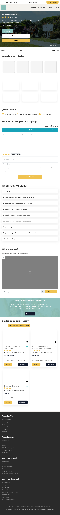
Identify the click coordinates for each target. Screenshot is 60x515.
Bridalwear (5, 443)
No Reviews (13, 17)
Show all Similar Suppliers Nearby (19, 325)
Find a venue (5, 461)
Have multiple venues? (8, 499)
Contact (17, 506)
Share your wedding (7, 471)
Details (3, 50)
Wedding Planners (7, 450)
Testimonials (55, 50)
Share (16, 40)
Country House (6, 419)
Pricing (4, 485)
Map (37, 50)
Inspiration (53, 7)
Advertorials (5, 497)
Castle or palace (6, 422)
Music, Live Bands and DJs (30, 20)
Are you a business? (52, 2)
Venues (32, 7)
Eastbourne (6, 23)
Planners (7, 393)
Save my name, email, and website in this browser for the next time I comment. (34, 168)
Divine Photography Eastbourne (12, 347)
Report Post (53, 45)
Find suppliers (6, 464)
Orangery (4, 431)
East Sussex (14, 23)
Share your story (6, 469)
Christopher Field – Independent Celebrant (41, 347)
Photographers (9, 355)
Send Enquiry (7, 31)
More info (7, 364)
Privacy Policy (39, 506)
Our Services (5, 487)
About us (10, 506)
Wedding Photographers (9, 448)
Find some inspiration (8, 466)
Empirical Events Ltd (12, 386)
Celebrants (35, 355)
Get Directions (51, 292)
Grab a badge (6, 494)
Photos (20, 50)
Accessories (5, 440)
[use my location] (43, 291)
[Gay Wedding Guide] (3, 9)
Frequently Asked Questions (10, 473)
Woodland (5, 429)
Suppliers (41, 7)
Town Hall (5, 427)
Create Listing (6, 482)
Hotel (3, 424)
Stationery (5, 452)
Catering (4, 445)
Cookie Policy (48, 506)
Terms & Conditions (27, 506)
